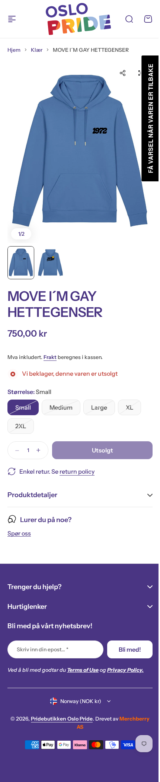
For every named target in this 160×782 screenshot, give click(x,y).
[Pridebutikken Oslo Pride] (78, 19)
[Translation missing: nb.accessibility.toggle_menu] (12, 19)
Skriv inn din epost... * (42, 649)
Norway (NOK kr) (77, 701)
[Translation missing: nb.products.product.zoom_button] (80, 152)
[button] (122, 73)
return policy (77, 471)
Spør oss (19, 532)
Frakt (50, 357)
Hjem (13, 50)
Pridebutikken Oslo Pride (59, 718)
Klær (36, 50)
